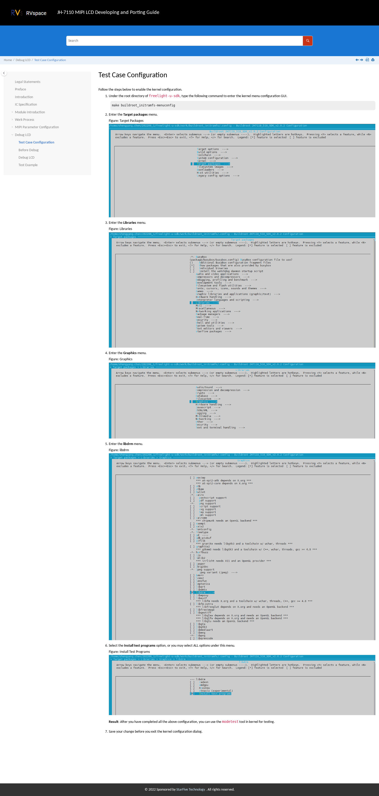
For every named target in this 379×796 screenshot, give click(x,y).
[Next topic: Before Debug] (362, 61)
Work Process (24, 120)
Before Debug (29, 150)
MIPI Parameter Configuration (37, 127)
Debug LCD (23, 60)
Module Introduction (30, 112)
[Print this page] (373, 60)
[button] (13, 82)
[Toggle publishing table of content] (4, 73)
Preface (20, 89)
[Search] (308, 41)
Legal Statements (27, 82)
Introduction (24, 97)
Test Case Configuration (50, 60)
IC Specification (26, 105)
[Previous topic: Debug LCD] (357, 61)
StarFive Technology (191, 790)
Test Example (28, 165)
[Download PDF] (367, 60)
